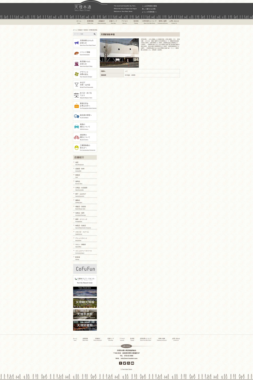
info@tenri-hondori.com (129, 358)
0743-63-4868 (128, 356)
